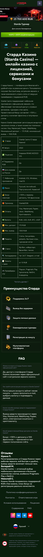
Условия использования (15, 503)
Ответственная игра (28, 497)
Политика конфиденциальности (21, 492)
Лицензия (35, 503)
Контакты (10, 497)
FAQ (29, 508)
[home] (21, 3)
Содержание (18, 508)
